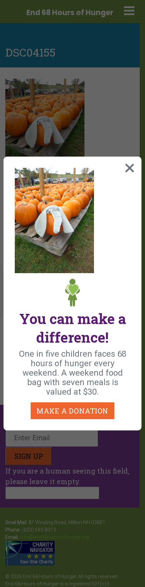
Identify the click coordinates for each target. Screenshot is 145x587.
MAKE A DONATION (72, 410)
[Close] (128, 166)
